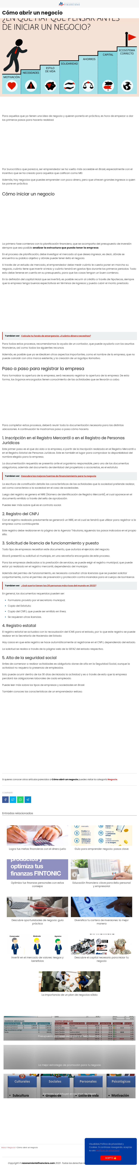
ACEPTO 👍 (110, 1158)
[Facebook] (5, 799)
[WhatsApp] (20, 799)
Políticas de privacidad (108, 1150)
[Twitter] (13, 799)
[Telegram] (28, 799)
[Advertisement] (69, 106)
